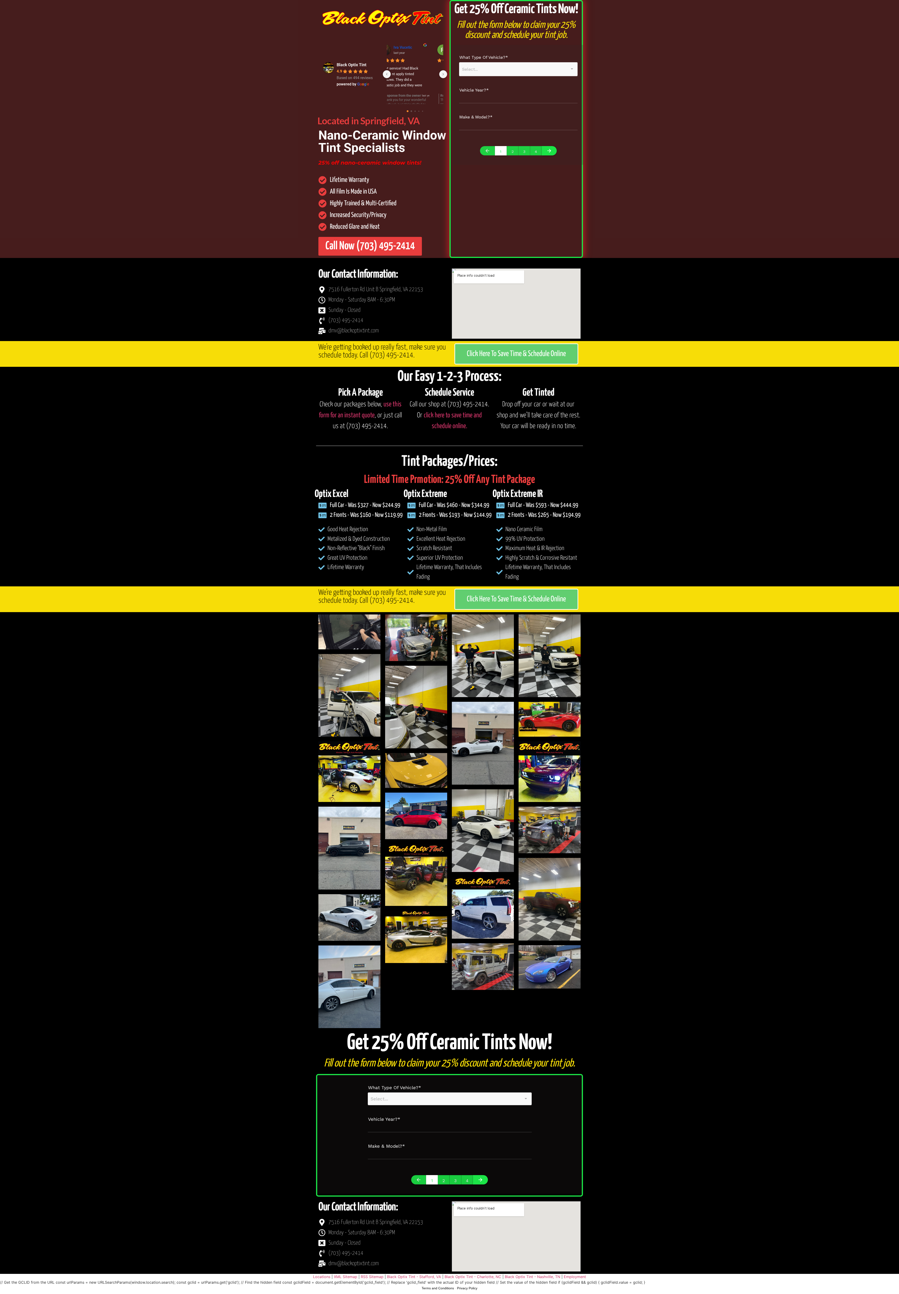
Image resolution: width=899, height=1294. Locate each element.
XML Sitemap (345, 1276)
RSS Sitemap (372, 1276)
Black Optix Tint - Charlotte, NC (473, 1276)
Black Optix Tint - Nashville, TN (532, 1276)
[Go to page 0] (407, 111)
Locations (321, 1276)
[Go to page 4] (422, 111)
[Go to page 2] (415, 111)
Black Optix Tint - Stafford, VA (414, 1276)
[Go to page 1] (411, 111)
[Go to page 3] (418, 111)
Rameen (413, 47)
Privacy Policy (467, 1288)
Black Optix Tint (351, 64)
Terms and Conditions (438, 1288)
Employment (575, 1276)
